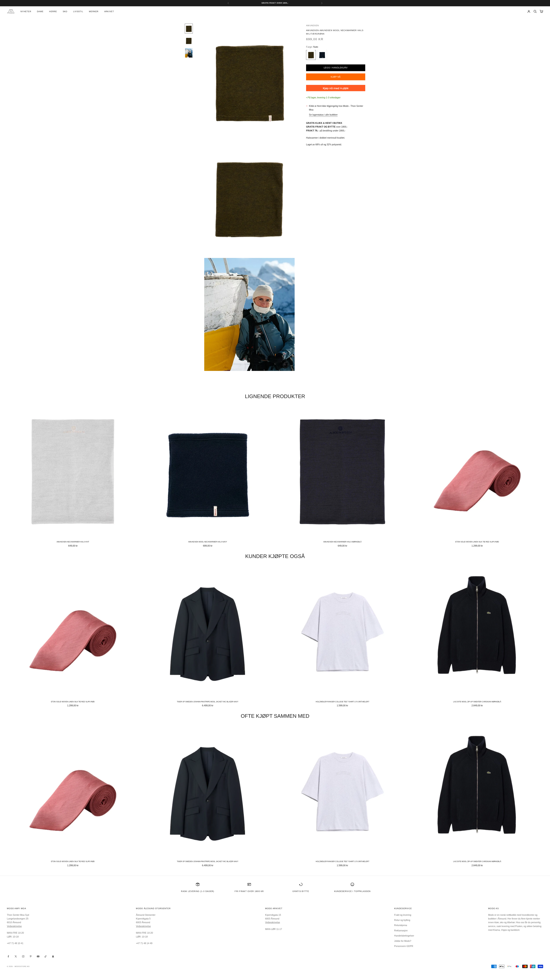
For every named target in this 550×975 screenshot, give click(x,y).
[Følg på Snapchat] (53, 956)
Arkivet (109, 11)
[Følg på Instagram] (23, 956)
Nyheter (25, 11)
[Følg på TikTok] (45, 956)
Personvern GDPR (403, 946)
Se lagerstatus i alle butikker (323, 114)
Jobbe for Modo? (402, 941)
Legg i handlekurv (336, 67)
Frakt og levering (402, 915)
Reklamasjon (401, 930)
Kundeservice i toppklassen (352, 891)
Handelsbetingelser (404, 935)
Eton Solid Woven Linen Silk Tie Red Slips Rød (477, 542)
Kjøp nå (336, 76)
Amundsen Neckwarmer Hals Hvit (73, 542)
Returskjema (400, 925)
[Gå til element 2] (189, 41)
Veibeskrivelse (14, 926)
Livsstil (78, 11)
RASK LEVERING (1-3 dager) (197, 891)
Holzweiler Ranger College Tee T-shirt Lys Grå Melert (342, 702)
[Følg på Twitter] (15, 956)
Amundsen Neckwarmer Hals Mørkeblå (342, 542)
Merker (94, 11)
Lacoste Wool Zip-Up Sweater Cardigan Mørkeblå (477, 702)
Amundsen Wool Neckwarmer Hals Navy (207, 542)
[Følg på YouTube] (38, 956)
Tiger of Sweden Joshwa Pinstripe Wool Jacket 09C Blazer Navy (207, 702)
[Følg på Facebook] (8, 956)
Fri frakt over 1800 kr (249, 891)
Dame (40, 11)
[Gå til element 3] (189, 53)
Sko (65, 11)
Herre (53, 11)
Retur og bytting (402, 920)
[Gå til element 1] (189, 28)
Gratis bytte (300, 891)
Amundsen (312, 25)
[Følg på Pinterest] (30, 956)
